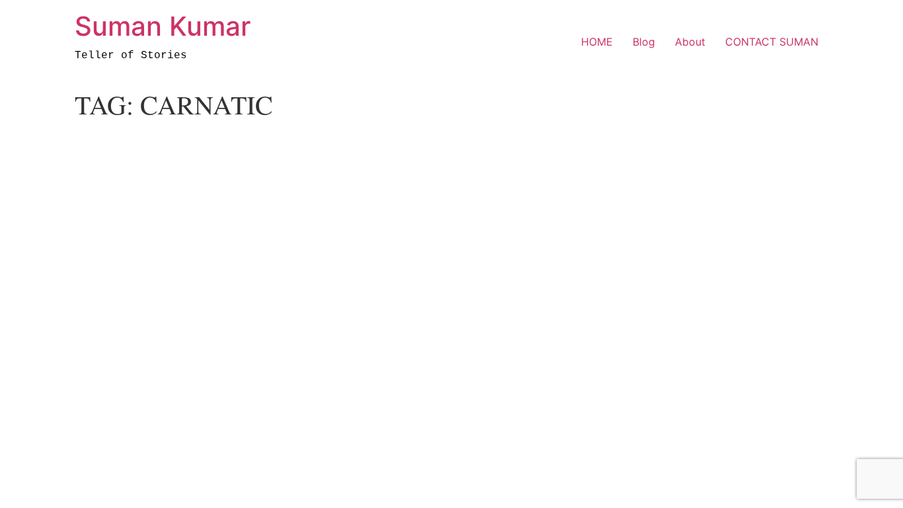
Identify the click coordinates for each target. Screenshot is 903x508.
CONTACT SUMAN (771, 41)
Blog (644, 41)
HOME (597, 41)
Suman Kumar (163, 26)
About (690, 41)
